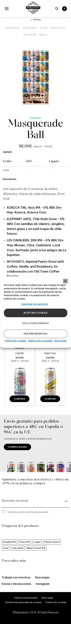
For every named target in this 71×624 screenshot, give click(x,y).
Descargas (42, 577)
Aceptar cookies (35, 313)
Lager (37, 542)
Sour (6, 548)
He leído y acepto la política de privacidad (27, 512)
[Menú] (6, 8)
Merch (43, 35)
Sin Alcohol (58, 28)
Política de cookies (15, 341)
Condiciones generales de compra (23, 602)
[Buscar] (56, 8)
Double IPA (9, 542)
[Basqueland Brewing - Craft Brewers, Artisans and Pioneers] (33, 7)
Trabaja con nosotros (16, 577)
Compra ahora (17, 447)
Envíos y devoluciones (16, 584)
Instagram (42, 584)
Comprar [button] (19, 399)
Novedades (12, 28)
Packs (43, 28)
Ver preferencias (35, 333)
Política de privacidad (40, 341)
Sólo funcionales (35, 323)
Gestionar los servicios (34, 304)
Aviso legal (60, 341)
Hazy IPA (25, 542)
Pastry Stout (52, 542)
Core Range (29, 28)
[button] (65, 281)
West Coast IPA (36, 548)
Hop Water (30, 35)
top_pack (17, 548)
